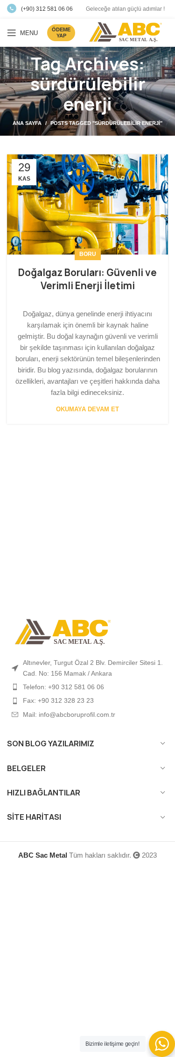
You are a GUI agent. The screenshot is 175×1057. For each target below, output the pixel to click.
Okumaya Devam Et (87, 409)
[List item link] (87, 687)
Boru (87, 254)
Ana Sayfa (27, 123)
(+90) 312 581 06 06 (47, 9)
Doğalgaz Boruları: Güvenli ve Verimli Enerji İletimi (87, 279)
